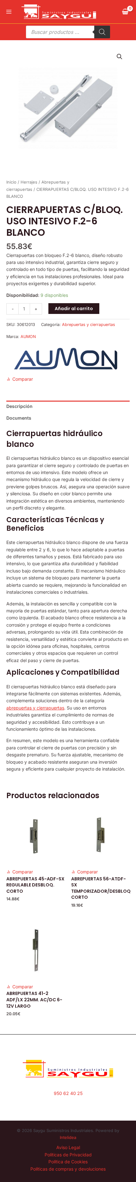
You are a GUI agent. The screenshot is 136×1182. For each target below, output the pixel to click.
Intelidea (68, 1137)
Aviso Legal (68, 1147)
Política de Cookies (68, 1161)
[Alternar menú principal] (9, 11)
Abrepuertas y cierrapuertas (88, 324)
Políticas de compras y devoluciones (68, 1169)
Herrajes (29, 182)
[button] (119, 56)
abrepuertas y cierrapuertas (35, 707)
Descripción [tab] (19, 406)
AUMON (28, 336)
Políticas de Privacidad (68, 1154)
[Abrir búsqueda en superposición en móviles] (68, 32)
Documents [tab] (18, 418)
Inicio (11, 182)
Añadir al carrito (74, 308)
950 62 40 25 (68, 1093)
